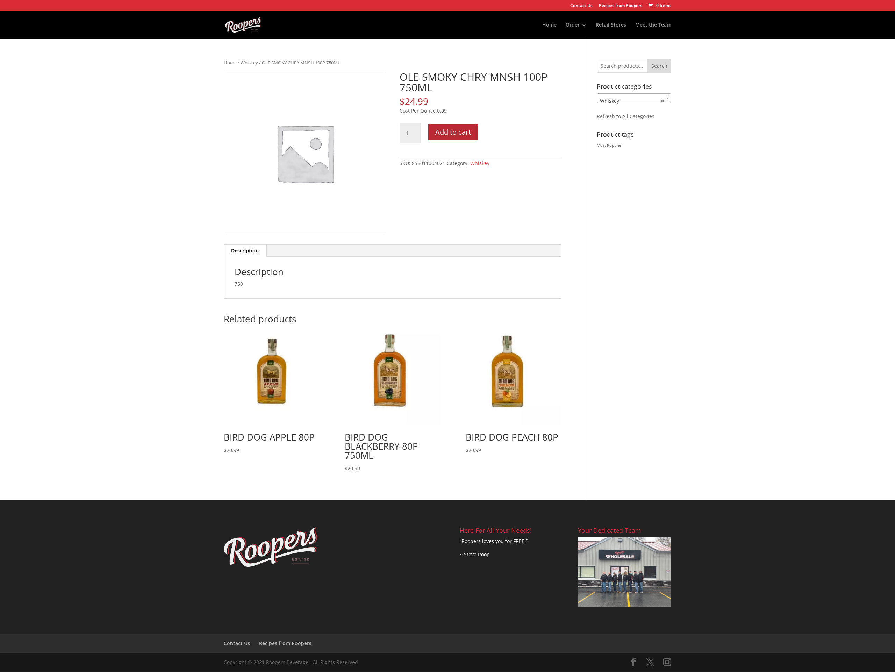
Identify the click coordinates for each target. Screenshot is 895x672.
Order (573, 25)
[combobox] (634, 98)
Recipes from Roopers (620, 5)
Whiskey (249, 62)
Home (549, 25)
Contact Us (581, 5)
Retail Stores (611, 25)
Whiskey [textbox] (632, 101)
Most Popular (609, 145)
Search (659, 66)
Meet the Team (653, 25)
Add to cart (453, 132)
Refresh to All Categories (625, 116)
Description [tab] (245, 250)
